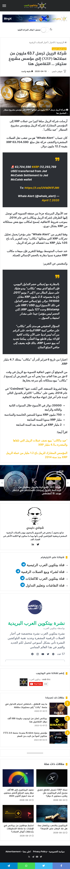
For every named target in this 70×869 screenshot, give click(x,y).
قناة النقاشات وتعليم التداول (45, 585)
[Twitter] (41, 857)
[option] (35, 483)
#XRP (35, 166)
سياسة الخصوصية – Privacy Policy (49, 851)
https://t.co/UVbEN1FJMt (42, 187)
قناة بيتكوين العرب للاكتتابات (44, 578)
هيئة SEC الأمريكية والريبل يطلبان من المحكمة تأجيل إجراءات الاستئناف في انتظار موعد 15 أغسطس (36, 490)
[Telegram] (33, 857)
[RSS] (29, 857)
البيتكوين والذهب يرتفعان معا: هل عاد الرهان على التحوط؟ (52, 827)
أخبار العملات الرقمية (38, 42)
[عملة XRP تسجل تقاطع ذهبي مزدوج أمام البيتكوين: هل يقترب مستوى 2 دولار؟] (51, 778)
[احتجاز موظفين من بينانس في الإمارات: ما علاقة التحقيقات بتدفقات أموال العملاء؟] (18, 813)
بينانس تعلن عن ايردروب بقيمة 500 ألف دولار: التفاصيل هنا (27, 720)
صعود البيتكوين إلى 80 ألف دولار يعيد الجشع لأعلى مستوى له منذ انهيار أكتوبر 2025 (19, 793)
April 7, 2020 (50, 200)
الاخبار (52, 42)
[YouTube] (37, 857)
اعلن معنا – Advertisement (18, 851)
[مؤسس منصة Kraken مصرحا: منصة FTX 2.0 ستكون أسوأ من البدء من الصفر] (58, 737)
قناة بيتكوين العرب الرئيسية (45, 565)
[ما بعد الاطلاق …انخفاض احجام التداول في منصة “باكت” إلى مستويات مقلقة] (58, 709)
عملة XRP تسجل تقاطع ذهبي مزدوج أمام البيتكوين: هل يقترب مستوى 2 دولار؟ (52, 793)
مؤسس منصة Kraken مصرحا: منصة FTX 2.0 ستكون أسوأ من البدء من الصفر (25, 734)
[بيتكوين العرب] (35, 6)
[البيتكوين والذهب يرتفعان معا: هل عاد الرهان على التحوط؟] (51, 813)
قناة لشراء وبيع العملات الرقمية (42, 572)
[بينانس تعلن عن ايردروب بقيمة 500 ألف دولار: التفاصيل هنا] (58, 723)
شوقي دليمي (57, 71)
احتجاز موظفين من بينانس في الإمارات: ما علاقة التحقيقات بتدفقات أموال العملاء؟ (19, 829)
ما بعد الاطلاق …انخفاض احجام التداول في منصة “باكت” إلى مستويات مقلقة (26, 705)
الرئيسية (61, 42)
